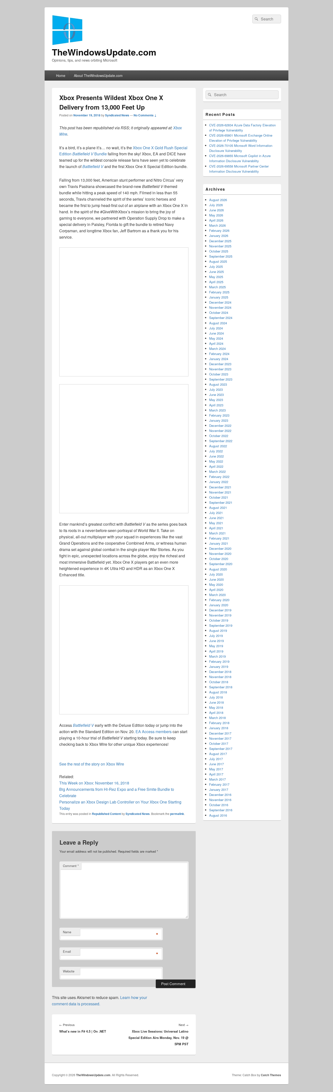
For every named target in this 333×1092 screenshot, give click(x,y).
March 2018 (217, 717)
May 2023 (216, 399)
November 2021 (220, 492)
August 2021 (218, 507)
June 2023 (216, 394)
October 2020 (218, 558)
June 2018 (216, 702)
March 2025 (217, 287)
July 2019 (216, 635)
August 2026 (218, 199)
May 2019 (216, 646)
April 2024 (216, 343)
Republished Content (106, 814)
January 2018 (218, 728)
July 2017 (216, 758)
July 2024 (216, 328)
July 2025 (216, 266)
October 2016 (218, 805)
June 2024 (216, 333)
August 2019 (218, 630)
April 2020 (216, 589)
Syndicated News (117, 115)
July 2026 (216, 205)
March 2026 (217, 225)
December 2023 (220, 364)
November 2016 (220, 799)
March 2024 (217, 348)
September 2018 (220, 687)
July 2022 (216, 451)
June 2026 (216, 210)
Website (68, 971)
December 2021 (220, 487)
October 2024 (218, 312)
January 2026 (218, 235)
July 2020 (216, 574)
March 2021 (217, 533)
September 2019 (220, 625)
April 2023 (216, 405)
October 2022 (218, 435)
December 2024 (220, 302)
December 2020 (220, 548)
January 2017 (218, 789)
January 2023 (218, 420)
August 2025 (218, 261)
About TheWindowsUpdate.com (98, 75)
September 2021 (220, 502)
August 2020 (218, 569)
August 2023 (218, 384)
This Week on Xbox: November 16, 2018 (94, 783)
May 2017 (216, 769)
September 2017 (220, 748)
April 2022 (216, 466)
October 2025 (218, 251)
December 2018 (220, 671)
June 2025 (216, 271)
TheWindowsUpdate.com (104, 52)
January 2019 (218, 666)
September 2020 (220, 563)
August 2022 (218, 446)
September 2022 (220, 441)
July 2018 (216, 697)
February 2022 (219, 476)
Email (67, 951)
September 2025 (220, 256)
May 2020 (216, 584)
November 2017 (220, 738)
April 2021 (216, 528)
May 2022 (216, 461)
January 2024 (218, 358)
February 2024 (219, 353)
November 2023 (220, 369)
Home (60, 75)
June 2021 (216, 517)
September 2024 (220, 317)
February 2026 (219, 230)
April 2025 (216, 282)
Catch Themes (271, 1075)
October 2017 (218, 743)
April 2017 (216, 774)
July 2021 (216, 512)
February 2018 (219, 722)
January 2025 (218, 297)
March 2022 (217, 471)
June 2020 (216, 579)
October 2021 (218, 497)
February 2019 (219, 661)
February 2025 (219, 292)
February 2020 (219, 599)
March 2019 (217, 656)
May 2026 (216, 215)
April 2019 (216, 651)
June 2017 (216, 764)
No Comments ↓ (145, 115)
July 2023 (216, 389)
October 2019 (218, 620)
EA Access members (154, 731)
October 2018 (218, 682)
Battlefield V (92, 166)
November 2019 (220, 615)
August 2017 (218, 753)
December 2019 (220, 610)
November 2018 (220, 676)
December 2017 (220, 733)
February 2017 (219, 784)
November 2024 (220, 307)
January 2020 (218, 605)
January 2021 (218, 543)
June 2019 (216, 640)
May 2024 (216, 338)
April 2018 (216, 712)
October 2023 (218, 374)
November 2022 (220, 430)
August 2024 (218, 323)
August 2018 (218, 692)
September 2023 (220, 379)
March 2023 (217, 410)
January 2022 (218, 481)
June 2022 (216, 456)
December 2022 (220, 425)
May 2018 (216, 707)
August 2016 (218, 815)
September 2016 (220, 810)
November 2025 (220, 246)
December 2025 (220, 241)
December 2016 (220, 794)
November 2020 (220, 553)
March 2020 (217, 594)
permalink (177, 814)
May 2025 (216, 276)
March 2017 (217, 779)
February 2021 (219, 538)
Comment (71, 865)
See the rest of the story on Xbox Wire (91, 764)
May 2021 (216, 523)
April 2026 (216, 220)
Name (67, 932)
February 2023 (219, 415)
